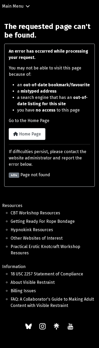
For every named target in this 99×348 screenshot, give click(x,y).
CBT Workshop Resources (35, 212)
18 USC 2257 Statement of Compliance (47, 273)
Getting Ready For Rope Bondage (43, 221)
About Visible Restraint (33, 282)
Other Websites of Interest (37, 238)
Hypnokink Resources (32, 229)
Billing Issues (23, 290)
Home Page (29, 134)
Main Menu (12, 6)
